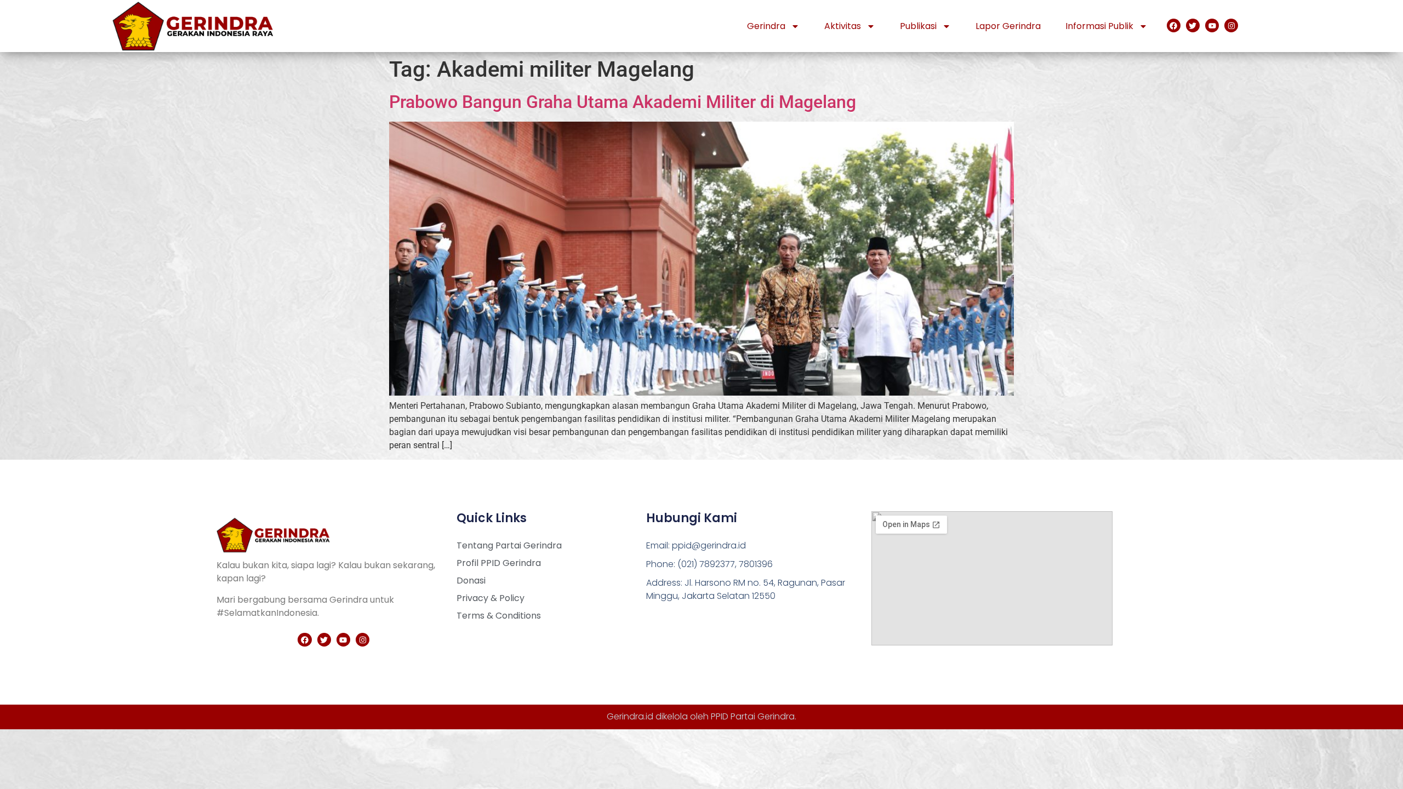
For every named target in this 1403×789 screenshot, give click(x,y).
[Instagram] (1231, 25)
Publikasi (918, 26)
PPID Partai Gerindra (753, 716)
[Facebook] (1173, 25)
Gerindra (766, 26)
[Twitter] (1193, 25)
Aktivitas (842, 26)
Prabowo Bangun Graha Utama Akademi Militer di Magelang (622, 102)
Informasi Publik (1099, 26)
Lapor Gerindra (1008, 26)
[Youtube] (1212, 25)
